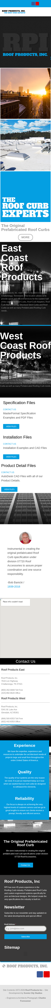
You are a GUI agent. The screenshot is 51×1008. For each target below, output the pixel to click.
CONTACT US (7, 286)
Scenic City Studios (33, 993)
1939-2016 (13, 586)
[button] (37, 12)
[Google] (37, 3)
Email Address (10, 924)
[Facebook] (33, 3)
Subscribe (25, 937)
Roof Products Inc (33, 990)
